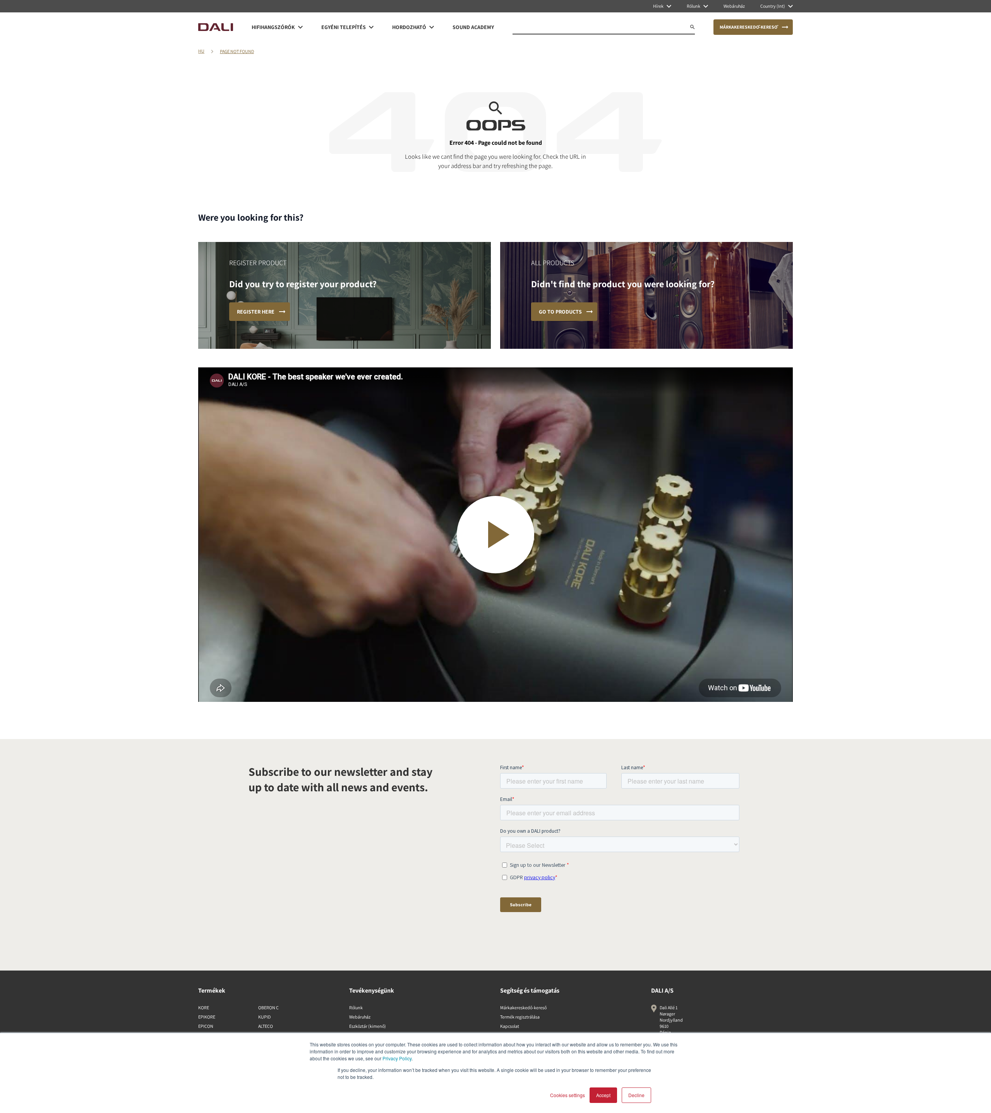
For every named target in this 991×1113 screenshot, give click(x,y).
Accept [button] (603, 1095)
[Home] (215, 27)
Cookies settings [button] (567, 1095)
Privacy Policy (396, 1058)
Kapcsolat (509, 1026)
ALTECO (265, 1026)
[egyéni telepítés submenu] (371, 27)
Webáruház (359, 1017)
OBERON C (268, 1007)
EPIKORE (206, 1017)
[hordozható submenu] (431, 27)
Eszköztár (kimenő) (367, 1026)
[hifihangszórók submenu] (300, 27)
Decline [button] (636, 1095)
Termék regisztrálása (520, 1017)
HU (201, 51)
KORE (203, 1007)
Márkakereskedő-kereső (523, 1007)
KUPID (264, 1017)
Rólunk (356, 1007)
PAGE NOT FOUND (237, 51)
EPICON (205, 1026)
